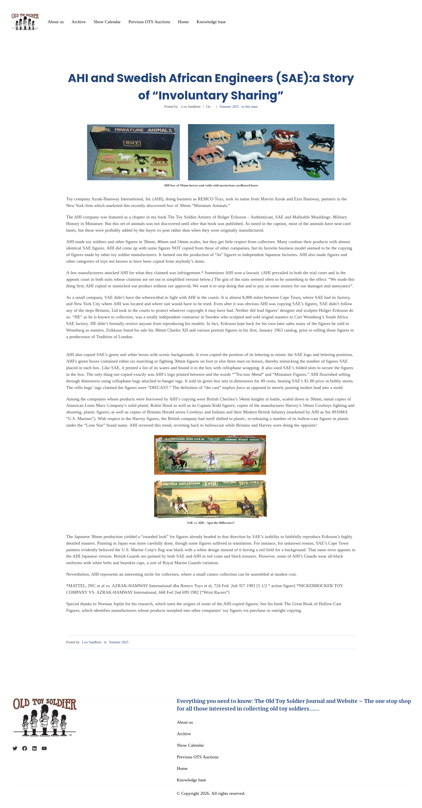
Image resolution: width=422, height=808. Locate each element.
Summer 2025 (229, 106)
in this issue (250, 106)
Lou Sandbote (91, 642)
